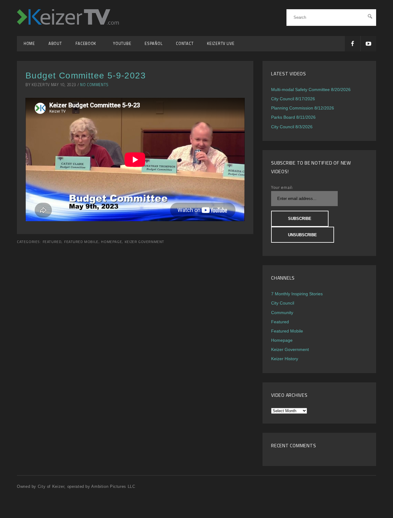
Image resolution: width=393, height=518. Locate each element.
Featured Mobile (81, 242)
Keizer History (284, 358)
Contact (184, 43)
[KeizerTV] (68, 23)
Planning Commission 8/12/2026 (302, 108)
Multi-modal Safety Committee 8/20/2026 (311, 89)
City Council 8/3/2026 (292, 126)
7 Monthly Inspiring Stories (297, 293)
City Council (282, 303)
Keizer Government (144, 242)
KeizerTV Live (220, 43)
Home (29, 43)
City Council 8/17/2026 (293, 98)
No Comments (94, 85)
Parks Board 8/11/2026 (293, 117)
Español (153, 43)
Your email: (282, 187)
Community (282, 312)
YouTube (122, 43)
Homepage (111, 242)
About (55, 43)
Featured (52, 242)
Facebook (88, 43)
